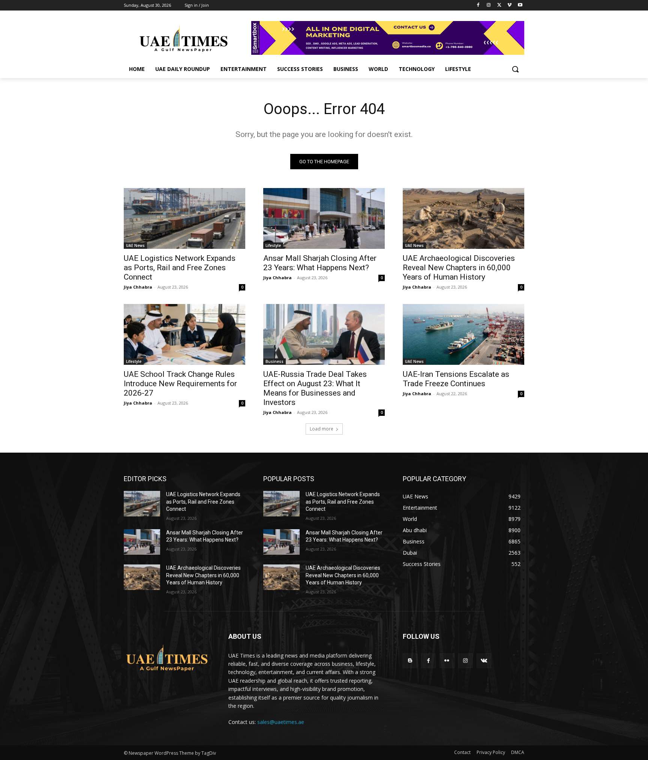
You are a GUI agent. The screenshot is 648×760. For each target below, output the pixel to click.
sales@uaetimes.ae (280, 721)
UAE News (135, 245)
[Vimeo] (509, 5)
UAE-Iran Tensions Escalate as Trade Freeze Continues (456, 379)
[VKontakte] (484, 660)
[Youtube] (520, 5)
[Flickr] (447, 660)
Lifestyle (273, 245)
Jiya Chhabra (138, 287)
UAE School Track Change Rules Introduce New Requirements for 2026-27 (180, 383)
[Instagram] (488, 5)
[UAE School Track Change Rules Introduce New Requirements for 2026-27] (184, 334)
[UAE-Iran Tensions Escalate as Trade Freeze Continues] (463, 334)
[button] (515, 69)
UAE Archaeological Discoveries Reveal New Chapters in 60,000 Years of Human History (459, 267)
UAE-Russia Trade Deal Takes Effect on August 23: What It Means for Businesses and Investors (315, 388)
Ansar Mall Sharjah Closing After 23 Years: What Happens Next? (319, 263)
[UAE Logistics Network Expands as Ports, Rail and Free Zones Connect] (184, 218)
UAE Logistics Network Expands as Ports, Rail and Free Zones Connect (180, 267)
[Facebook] (478, 5)
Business (275, 361)
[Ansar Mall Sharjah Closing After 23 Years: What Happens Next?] (324, 218)
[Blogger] (410, 660)
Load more (321, 429)
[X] (499, 5)
